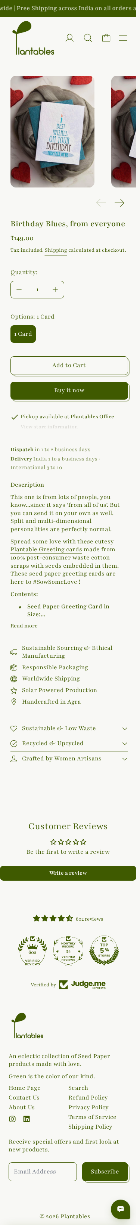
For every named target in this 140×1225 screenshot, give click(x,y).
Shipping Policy (90, 1127)
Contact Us (24, 1098)
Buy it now (69, 390)
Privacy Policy (88, 1107)
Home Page (25, 1088)
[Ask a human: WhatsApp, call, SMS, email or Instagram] (120, 1209)
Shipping (56, 250)
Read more (24, 625)
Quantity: (24, 272)
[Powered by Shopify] (70, 38)
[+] (55, 289)
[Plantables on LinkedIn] (26, 1119)
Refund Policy (88, 1098)
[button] (88, 38)
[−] (19, 289)
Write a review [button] (68, 873)
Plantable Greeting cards (46, 549)
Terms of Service (92, 1117)
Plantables (75, 1216)
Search (78, 1088)
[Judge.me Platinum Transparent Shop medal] (25, 950)
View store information (49, 427)
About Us (22, 1107)
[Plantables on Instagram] (12, 1119)
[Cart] (106, 38)
